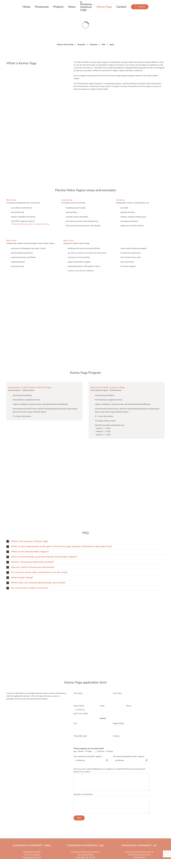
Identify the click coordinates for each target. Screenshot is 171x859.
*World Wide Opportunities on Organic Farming (30, 224)
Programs (93, 44)
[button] (85, 541)
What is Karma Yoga (65, 44)
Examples (81, 44)
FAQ (103, 44)
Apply (111, 44)
